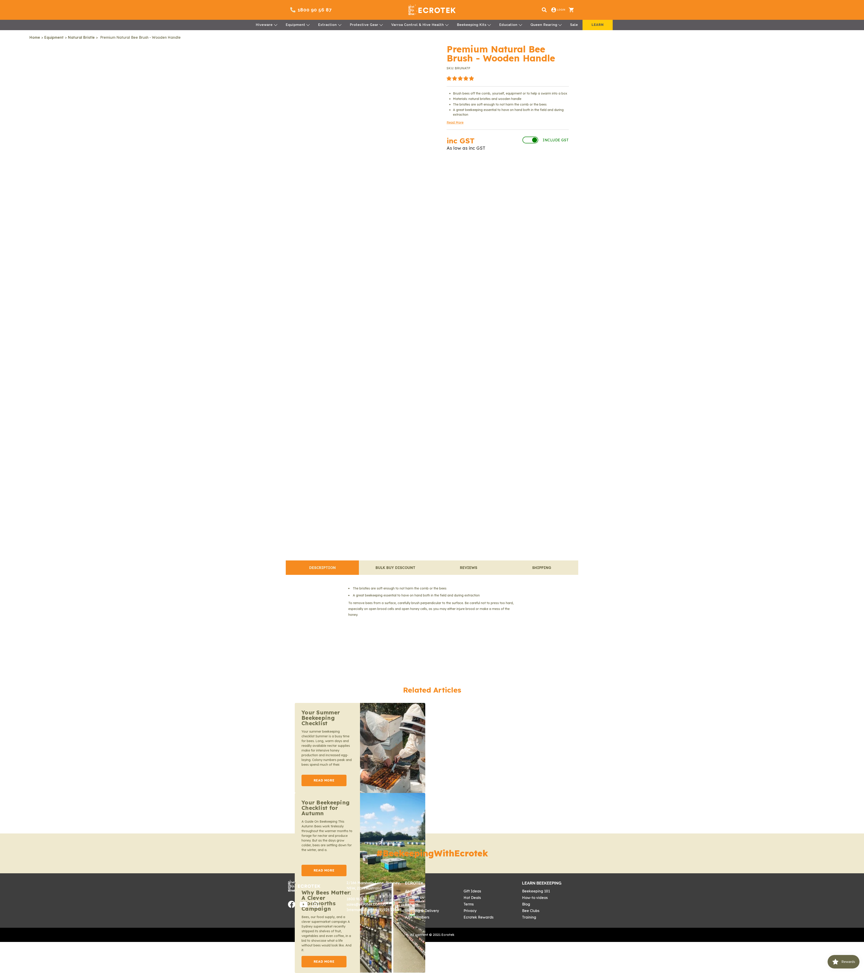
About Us (413, 891)
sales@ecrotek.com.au (366, 904)
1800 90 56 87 (315, 10)
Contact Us (414, 897)
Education (508, 25)
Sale (574, 25)
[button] (460, 78)
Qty (451, 189)
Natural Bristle (81, 37)
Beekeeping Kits (471, 25)
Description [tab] (322, 567)
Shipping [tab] (541, 567)
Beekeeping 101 (536, 891)
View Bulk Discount (537, 189)
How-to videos (535, 897)
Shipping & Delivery (422, 910)
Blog (526, 904)
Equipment (295, 25)
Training (529, 917)
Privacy (470, 910)
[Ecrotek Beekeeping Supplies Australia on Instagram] (315, 906)
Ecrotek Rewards (478, 917)
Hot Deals (472, 897)
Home (34, 37)
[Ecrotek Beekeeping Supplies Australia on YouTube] (304, 906)
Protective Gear (364, 25)
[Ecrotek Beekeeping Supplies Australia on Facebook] (291, 906)
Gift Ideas (472, 891)
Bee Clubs (530, 910)
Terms (469, 904)
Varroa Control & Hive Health (417, 25)
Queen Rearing (544, 25)
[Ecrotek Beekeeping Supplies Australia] (432, 10)
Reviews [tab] (468, 567)
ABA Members (417, 917)
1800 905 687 (357, 899)
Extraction (327, 25)
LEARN (598, 25)
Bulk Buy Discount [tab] (395, 567)
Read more (324, 780)
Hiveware (264, 25)
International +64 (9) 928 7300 (372, 910)
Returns (411, 904)
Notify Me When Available (507, 166)
